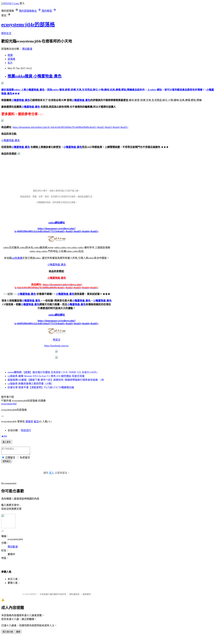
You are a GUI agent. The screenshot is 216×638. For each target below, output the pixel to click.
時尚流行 (26, 430)
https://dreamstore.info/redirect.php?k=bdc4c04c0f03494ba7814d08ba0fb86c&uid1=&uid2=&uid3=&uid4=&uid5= (70, 127)
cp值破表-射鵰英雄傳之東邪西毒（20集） (31, 383)
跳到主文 (6, 33)
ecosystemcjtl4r (9, 403)
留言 (36, 421)
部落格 (11, 59)
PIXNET (33, 594)
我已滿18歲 (8, 632)
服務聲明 (87, 594)
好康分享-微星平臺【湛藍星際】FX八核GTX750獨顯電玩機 (41, 387)
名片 (10, 62)
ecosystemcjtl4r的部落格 (28, 24)
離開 (18, 632)
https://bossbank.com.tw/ (56, 345)
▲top (4, 436)
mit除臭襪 (17, 258)
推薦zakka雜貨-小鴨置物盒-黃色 (35, 76)
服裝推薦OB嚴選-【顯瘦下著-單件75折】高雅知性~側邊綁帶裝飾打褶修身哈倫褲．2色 (56, 380)
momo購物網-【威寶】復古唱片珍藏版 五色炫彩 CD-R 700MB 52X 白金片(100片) (52, 372)
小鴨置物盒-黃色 (20, 100)
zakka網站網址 (56, 222)
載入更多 (7, 442)
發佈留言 (7, 461)
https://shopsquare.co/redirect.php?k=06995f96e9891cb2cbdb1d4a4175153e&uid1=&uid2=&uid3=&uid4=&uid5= (57, 230)
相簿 (10, 55)
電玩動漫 (27, 49)
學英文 (56, 339)
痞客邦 (29, 421)
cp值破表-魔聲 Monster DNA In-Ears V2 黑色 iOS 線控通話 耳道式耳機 (46, 376)
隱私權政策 (74, 594)
